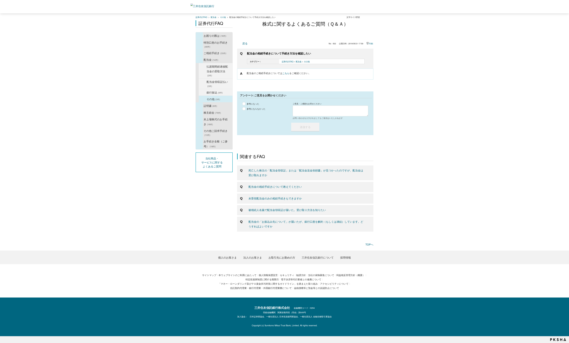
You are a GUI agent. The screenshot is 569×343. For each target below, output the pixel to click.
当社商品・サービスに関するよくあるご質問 (212, 162)
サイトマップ (209, 275)
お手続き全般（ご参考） (216, 143)
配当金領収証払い (217, 83)
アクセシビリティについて (334, 283)
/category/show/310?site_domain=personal (199, 132)
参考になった (253, 103)
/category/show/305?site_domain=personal (199, 59)
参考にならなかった (256, 108)
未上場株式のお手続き (216, 121)
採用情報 (345, 257)
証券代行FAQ (201, 17)
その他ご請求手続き (216, 132)
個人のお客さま (227, 257)
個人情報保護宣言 (268, 275)
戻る (245, 43)
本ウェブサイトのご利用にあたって (237, 275)
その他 (223, 17)
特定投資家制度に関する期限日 (262, 279)
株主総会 (212, 112)
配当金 (213, 17)
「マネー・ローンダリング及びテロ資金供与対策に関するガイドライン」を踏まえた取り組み (268, 283)
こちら (285, 73)
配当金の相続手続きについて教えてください (275, 186)
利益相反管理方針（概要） (350, 275)
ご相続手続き (215, 53)
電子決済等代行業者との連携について (301, 279)
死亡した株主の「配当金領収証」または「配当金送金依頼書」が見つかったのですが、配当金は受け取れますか (305, 172)
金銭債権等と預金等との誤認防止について (316, 288)
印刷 (371, 43)
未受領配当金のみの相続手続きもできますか (275, 198)
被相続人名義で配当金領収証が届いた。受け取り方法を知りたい (287, 210)
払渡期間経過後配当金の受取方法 (217, 70)
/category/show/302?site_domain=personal (199, 35)
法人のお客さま (252, 257)
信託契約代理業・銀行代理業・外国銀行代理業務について (261, 288)
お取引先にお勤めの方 (281, 257)
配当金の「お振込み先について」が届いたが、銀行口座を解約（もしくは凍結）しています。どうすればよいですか (305, 224)
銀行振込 (215, 92)
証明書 (210, 106)
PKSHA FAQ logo (558, 340)
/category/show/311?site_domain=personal (199, 143)
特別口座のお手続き (216, 44)
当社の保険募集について (321, 275)
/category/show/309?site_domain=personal (199, 121)
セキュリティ (287, 275)
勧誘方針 (301, 275)
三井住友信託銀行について (318, 257)
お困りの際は (215, 35)
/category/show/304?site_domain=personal (199, 53)
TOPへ (369, 244)
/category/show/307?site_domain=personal (199, 112)
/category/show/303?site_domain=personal (199, 44)
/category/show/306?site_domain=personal (199, 105)
